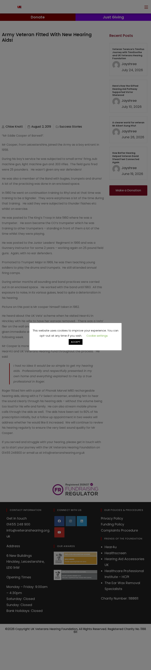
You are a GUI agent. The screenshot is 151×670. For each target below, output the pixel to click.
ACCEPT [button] (75, 342)
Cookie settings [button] (97, 336)
